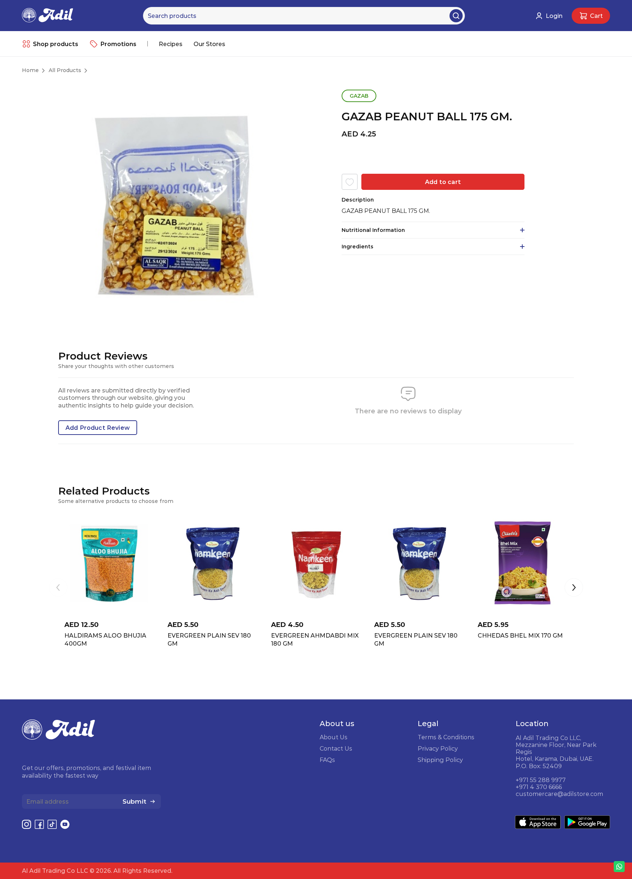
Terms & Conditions (446, 737)
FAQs (327, 760)
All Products (65, 70)
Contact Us (336, 748)
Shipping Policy (440, 760)
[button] (574, 588)
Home (30, 70)
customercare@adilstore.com (559, 794)
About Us (333, 737)
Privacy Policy (438, 748)
